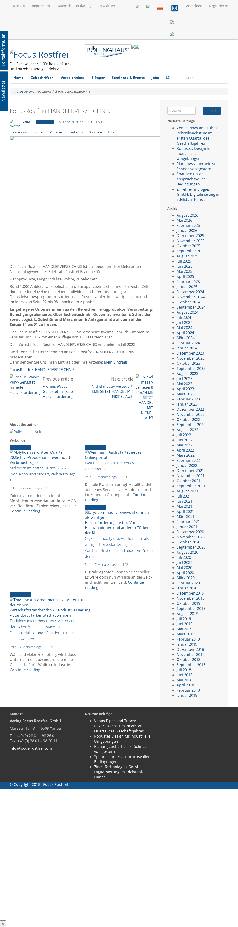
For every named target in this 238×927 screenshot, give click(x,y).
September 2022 (191, 424)
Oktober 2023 (188, 363)
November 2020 (191, 537)
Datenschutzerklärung (74, 5)
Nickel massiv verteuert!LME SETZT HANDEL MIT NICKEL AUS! (112, 391)
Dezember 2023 (190, 353)
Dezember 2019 (190, 593)
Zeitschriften (42, 77)
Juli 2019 (184, 618)
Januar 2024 (187, 348)
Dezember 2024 (190, 291)
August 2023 (187, 373)
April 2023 (185, 388)
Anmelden (194, 5)
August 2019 (187, 613)
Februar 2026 (188, 225)
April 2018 (185, 685)
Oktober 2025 (188, 245)
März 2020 (186, 577)
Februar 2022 (188, 460)
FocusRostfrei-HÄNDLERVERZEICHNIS (42, 369)
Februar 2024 (188, 342)
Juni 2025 (184, 266)
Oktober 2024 (188, 302)
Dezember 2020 (190, 531)
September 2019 (191, 608)
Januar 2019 (187, 644)
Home (18, 77)
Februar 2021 (188, 521)
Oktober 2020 (188, 542)
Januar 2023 (187, 404)
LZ (168, 77)
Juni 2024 (184, 322)
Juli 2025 (184, 261)
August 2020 (187, 552)
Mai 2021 (184, 506)
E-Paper (98, 77)
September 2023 (191, 368)
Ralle (26, 122)
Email (112, 132)
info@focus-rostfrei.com (31, 748)
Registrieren (218, 5)
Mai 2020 (184, 567)
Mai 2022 (184, 445)
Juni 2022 (184, 439)
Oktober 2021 (188, 480)
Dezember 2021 (190, 470)
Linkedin (76, 132)
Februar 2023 (188, 399)
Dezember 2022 (190, 409)
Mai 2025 (184, 271)
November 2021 (191, 475)
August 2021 (187, 491)
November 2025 (191, 240)
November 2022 (191, 414)
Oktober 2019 (188, 603)
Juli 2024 (184, 317)
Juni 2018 (184, 674)
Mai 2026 (184, 220)
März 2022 (186, 455)
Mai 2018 (184, 680)
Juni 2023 (184, 378)
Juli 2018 (184, 669)
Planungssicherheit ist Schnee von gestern (196, 166)
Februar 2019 (188, 639)
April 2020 (185, 572)
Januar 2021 (187, 526)
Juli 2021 (184, 496)
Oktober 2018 (188, 659)
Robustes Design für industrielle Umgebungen (194, 153)
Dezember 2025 (190, 235)
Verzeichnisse (73, 77)
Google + (95, 132)
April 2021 (185, 511)
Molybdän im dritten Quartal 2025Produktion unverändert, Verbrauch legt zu (42, 474)
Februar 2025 (188, 281)
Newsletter (106, 5)
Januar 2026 (187, 230)
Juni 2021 (184, 501)
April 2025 (185, 276)
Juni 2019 (184, 623)
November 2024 (191, 296)
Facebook (20, 132)
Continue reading (25, 511)
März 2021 (186, 516)
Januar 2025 (187, 286)
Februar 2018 (188, 690)
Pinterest (57, 132)
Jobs (155, 77)
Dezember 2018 (190, 649)
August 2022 (187, 429)
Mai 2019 (184, 628)
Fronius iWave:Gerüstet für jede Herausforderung (58, 391)
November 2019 (191, 598)
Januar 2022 (187, 465)
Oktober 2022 (188, 419)
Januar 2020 (187, 588)
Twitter (38, 132)
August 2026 (187, 215)
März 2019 (186, 634)
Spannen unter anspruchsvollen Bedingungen (191, 179)
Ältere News (25, 91)
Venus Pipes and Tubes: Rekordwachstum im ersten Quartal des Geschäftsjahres (197, 135)
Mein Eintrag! (115, 362)
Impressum (41, 5)
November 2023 (191, 358)
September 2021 (191, 485)
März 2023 (186, 394)
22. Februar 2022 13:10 (75, 122)
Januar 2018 (187, 695)
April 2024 (185, 332)
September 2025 (191, 251)
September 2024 (191, 307)
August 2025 (187, 256)
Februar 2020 (188, 582)
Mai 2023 (184, 383)
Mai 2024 (184, 327)
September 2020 (191, 547)
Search (212, 110)
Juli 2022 (184, 434)
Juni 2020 (184, 562)
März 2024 (186, 337)
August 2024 (187, 312)
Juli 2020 (184, 557)
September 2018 (191, 664)
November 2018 (191, 654)
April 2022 (185, 450)
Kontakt (19, 5)
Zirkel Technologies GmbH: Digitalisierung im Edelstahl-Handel (199, 194)
